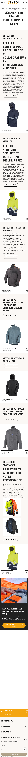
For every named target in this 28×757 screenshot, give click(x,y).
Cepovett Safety (7, 721)
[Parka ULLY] (12, 114)
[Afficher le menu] (1, 2)
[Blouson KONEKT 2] (12, 275)
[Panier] (25, 2)
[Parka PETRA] (12, 203)
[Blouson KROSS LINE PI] (12, 438)
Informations (6, 732)
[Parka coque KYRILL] (12, 384)
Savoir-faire (5, 726)
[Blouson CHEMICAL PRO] (12, 334)
